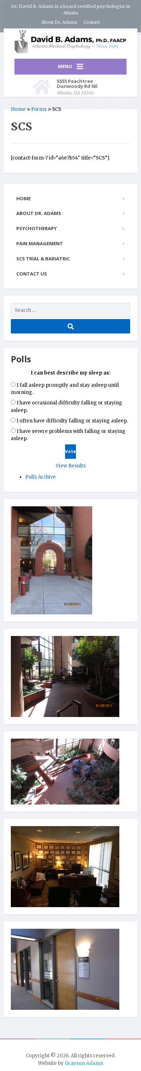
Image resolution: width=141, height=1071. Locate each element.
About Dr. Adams (59, 22)
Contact (92, 22)
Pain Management (39, 243)
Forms (39, 109)
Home (18, 109)
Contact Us (31, 273)
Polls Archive (40, 477)
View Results (71, 466)
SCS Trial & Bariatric (43, 258)
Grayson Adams (84, 1063)
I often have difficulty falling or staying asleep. (72, 421)
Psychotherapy (36, 228)
